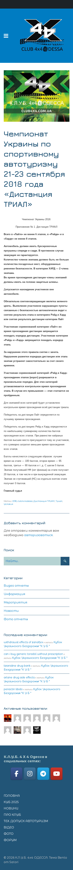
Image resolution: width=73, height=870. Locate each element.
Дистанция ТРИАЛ (44, 501)
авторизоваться (38, 535)
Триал (59, 501)
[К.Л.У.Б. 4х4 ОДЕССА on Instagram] (30, 773)
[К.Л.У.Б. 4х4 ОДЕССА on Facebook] (16, 773)
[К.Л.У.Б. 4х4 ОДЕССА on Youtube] (57, 773)
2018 (14, 501)
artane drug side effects (19, 677)
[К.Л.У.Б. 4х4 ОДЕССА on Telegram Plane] (43, 773)
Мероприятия (15, 602)
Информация (14, 594)
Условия (8, 504)
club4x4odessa (25, 501)
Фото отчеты (16, 619)
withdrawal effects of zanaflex (23, 642)
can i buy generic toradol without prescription (33, 654)
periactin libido (13, 689)
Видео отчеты (16, 585)
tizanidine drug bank (17, 665)
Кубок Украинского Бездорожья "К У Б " (39, 658)
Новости (11, 611)
